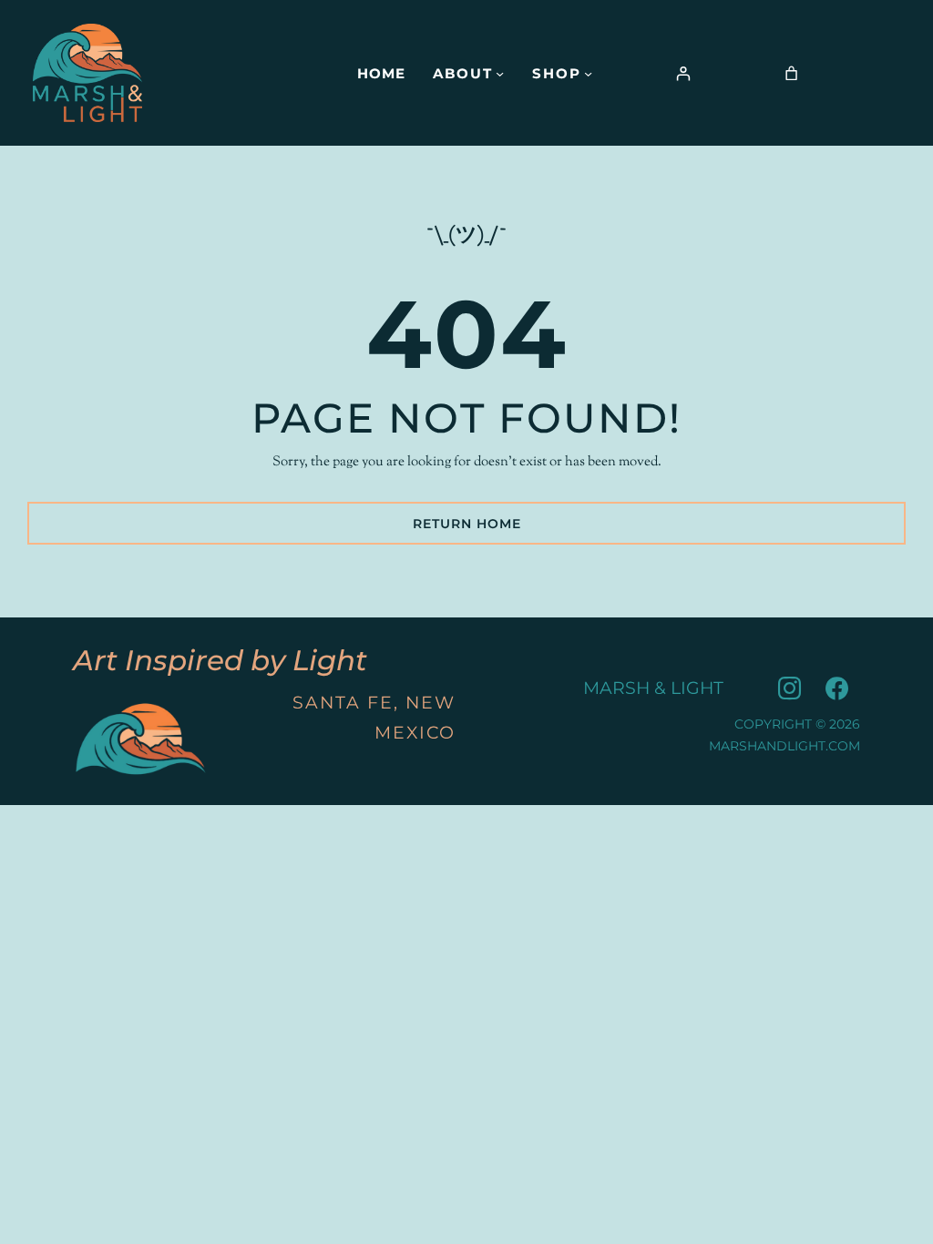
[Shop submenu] (588, 72)
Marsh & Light (653, 688)
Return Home (467, 523)
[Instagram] (789, 689)
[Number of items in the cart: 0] (791, 73)
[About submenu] (500, 72)
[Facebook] (836, 689)
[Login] (684, 73)
